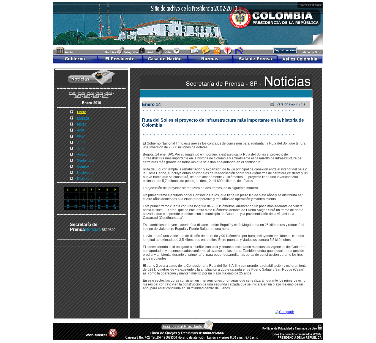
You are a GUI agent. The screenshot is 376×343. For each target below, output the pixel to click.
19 (75, 204)
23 (107, 204)
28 (91, 208)
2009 (96, 96)
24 (114, 204)
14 (91, 201)
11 (68, 201)
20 (83, 204)
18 (68, 204)
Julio (80, 148)
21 (91, 204)
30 (107, 208)
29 (99, 208)
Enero (81, 112)
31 (114, 208)
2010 (105, 96)
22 (99, 204)
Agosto (82, 154)
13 (83, 201)
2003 (81, 93)
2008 (87, 96)
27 (83, 208)
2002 (72, 93)
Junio (81, 142)
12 (75, 201)
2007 (78, 96)
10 (114, 197)
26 (75, 208)
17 (114, 201)
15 (99, 201)
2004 (90, 93)
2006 (108, 93)
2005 (99, 93)
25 (68, 208)
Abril (80, 130)
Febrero (83, 118)
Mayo (81, 136)
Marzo (81, 124)
